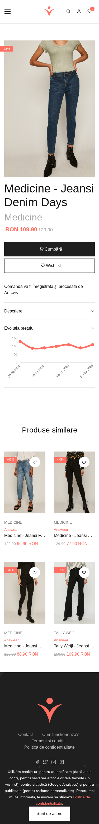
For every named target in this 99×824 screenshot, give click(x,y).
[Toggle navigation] (7, 11)
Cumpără (53, 249)
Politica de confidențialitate (49, 747)
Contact (25, 734)
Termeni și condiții (48, 741)
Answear (11, 529)
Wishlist (53, 265)
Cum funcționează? (60, 734)
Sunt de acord (49, 813)
